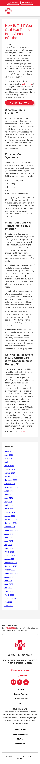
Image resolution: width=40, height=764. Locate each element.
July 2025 (8, 494)
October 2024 (9, 527)
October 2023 (9, 570)
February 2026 (10, 469)
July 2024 (8, 538)
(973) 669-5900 (24, 431)
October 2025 (9, 484)
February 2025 (10, 512)
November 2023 (10, 566)
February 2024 (10, 555)
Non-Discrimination (20, 734)
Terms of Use (20, 744)
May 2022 (8, 602)
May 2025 (8, 502)
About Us (21, 703)
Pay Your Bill (28, 3)
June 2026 (8, 455)
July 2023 (8, 581)
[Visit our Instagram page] (26, 682)
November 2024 (10, 523)
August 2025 (9, 491)
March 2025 (9, 509)
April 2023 (8, 591)
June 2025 (8, 498)
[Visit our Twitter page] (19, 682)
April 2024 (8, 548)
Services (21, 689)
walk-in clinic (26, 84)
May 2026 (8, 459)
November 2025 (10, 480)
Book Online (14, 3)
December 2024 (10, 520)
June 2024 (8, 541)
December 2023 (10, 563)
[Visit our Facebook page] (13, 682)
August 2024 (9, 534)
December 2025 (10, 476)
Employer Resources (21, 694)
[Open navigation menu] (33, 11)
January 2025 (9, 516)
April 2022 (8, 606)
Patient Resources (21, 698)
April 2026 (8, 462)
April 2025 (8, 505)
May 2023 (8, 588)
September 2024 (11, 530)
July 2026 (8, 451)
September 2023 (11, 573)
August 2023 (9, 577)
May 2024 (8, 545)
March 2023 (9, 595)
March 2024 (9, 552)
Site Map (20, 739)
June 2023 (8, 584)
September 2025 (11, 487)
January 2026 (9, 473)
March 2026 (9, 466)
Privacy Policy (20, 729)
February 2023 (10, 599)
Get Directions (19, 103)
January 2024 (9, 559)
